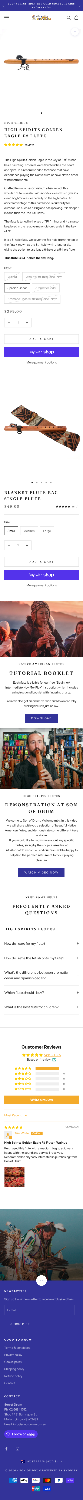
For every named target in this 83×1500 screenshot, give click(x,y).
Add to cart (41, 339)
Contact (9, 1383)
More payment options (41, 362)
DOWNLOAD (41, 718)
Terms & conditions (17, 1348)
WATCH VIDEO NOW (41, 872)
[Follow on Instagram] (17, 1449)
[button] (13, 145)
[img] (13, 1127)
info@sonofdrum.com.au (29, 1424)
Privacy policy (13, 1355)
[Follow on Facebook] (6, 1449)
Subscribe (20, 1324)
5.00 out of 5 (52, 1055)
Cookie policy (13, 1362)
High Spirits (16, 122)
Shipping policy (14, 1369)
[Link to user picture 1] (14, 1177)
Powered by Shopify (60, 1470)
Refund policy (13, 1376)
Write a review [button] (41, 1100)
